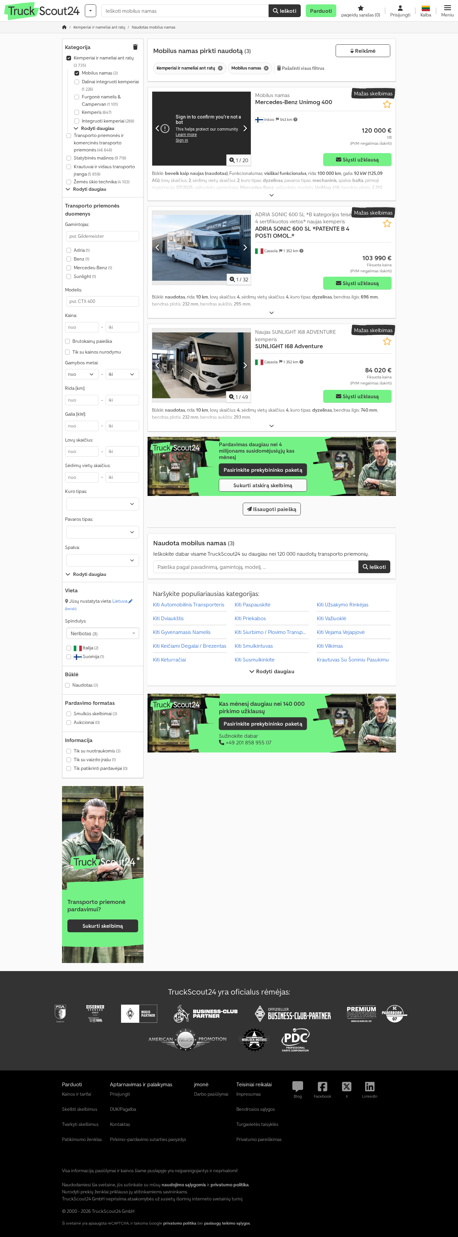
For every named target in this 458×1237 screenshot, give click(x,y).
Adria (82, 250)
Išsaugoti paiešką (274, 509)
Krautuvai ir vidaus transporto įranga (104, 170)
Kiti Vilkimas (330, 645)
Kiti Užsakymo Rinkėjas (342, 604)
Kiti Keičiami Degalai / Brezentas (189, 645)
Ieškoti (287, 10)
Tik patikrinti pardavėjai (100, 768)
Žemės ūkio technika (101, 182)
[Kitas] (244, 128)
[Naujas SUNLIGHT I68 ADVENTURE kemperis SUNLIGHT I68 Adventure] (201, 365)
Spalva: (72, 547)
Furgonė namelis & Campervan (101, 100)
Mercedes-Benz (93, 268)
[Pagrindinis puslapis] (64, 27)
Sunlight (85, 276)
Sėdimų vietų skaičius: (87, 465)
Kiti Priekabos (250, 618)
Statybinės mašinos (100, 158)
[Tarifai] (103, 862)
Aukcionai (87, 722)
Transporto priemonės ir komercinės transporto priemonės (99, 142)
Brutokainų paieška (92, 341)
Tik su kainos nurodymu (96, 352)
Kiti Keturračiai (169, 659)
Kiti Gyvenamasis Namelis (182, 632)
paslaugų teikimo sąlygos (227, 1223)
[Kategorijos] (90, 10)
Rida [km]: (75, 388)
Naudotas (85, 685)
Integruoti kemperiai (108, 121)
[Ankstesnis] (157, 128)
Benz (81, 259)
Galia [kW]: (75, 414)
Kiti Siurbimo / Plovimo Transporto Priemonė (285, 632)
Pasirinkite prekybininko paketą (263, 469)
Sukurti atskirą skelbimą (262, 485)
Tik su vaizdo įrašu (95, 760)
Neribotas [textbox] (84, 633)
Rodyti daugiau (274, 671)
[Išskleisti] (271, 195)
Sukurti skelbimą (102, 926)
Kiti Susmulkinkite (255, 659)
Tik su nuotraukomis (97, 751)
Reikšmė (365, 50)
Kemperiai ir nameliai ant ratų (104, 61)
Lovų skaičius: (79, 440)
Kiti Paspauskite (253, 604)
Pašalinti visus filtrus (302, 68)
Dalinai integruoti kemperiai (110, 85)
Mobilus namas (100, 73)
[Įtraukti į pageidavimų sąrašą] (387, 104)
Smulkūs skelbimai (95, 714)
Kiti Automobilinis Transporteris (188, 604)
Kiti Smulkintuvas (254, 645)
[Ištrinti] (219, 68)
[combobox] (102, 633)
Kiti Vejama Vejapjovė (341, 632)
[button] (447, 10)
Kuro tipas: (76, 491)
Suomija (93, 656)
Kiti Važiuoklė (331, 618)
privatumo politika (179, 1223)
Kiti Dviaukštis (168, 618)
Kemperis (96, 112)
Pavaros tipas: (79, 519)
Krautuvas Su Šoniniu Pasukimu (353, 659)
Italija (90, 648)
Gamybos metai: (81, 363)
